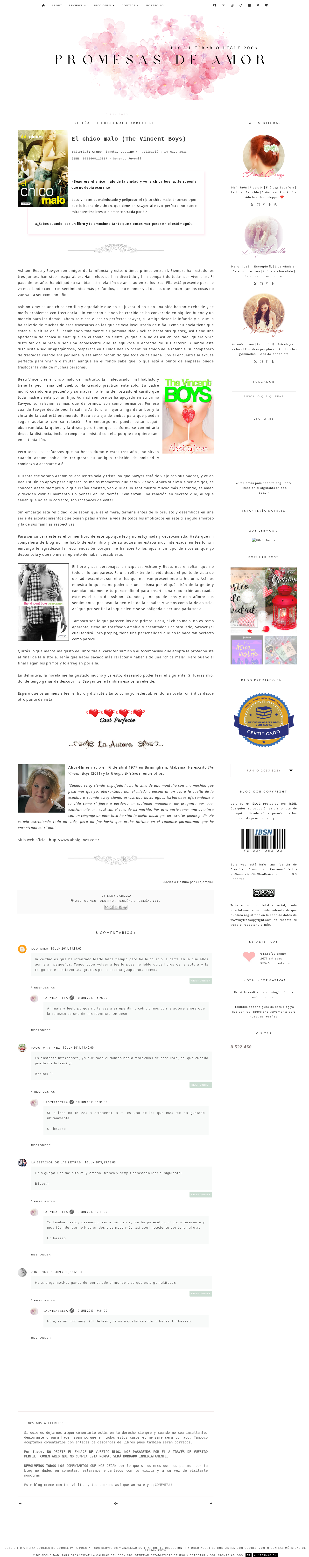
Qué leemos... (264, 530)
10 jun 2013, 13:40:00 (78, 1047)
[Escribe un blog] (111, 907)
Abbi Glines (86, 901)
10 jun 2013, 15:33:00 (91, 1102)
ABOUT (57, 5)
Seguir (264, 492)
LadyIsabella (55, 997)
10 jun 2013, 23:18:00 (100, 1162)
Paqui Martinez (45, 1047)
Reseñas (126, 901)
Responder (201, 980)
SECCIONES (104, 5)
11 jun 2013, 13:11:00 (91, 1212)
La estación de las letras (56, 1162)
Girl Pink (40, 1272)
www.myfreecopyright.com (251, 920)
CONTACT (131, 5)
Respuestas (44, 987)
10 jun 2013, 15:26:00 (91, 998)
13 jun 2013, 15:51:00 (66, 1272)
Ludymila (39, 948)
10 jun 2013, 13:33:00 (66, 948)
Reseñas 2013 (149, 901)
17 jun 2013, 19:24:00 (91, 1310)
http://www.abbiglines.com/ (74, 839)
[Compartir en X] (115, 907)
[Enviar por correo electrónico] (106, 907)
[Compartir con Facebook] (120, 907)
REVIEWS (78, 5)
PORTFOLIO (155, 5)
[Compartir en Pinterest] (125, 907)
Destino (107, 901)
